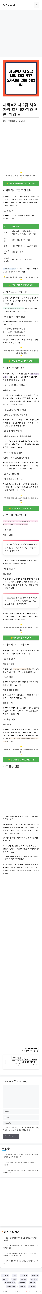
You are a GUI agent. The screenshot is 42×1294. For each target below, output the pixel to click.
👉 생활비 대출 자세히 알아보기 (21, 285)
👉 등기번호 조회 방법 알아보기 (21, 508)
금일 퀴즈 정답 (11, 1231)
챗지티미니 (24, 1275)
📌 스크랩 (29, 1291)
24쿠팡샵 (22, 1286)
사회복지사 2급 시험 (31, 1051)
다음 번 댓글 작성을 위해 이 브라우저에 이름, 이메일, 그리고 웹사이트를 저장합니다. (22, 1129)
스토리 (14, 1275)
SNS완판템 (22, 1283)
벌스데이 (5, 1279)
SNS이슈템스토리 (10, 1283)
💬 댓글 (17, 1291)
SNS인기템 (34, 1279)
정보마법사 (5, 1275)
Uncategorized (33, 1048)
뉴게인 (14, 1279)
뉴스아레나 (9, 4)
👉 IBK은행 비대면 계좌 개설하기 (21, 361)
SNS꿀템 (32, 1283)
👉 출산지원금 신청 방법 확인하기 (21, 760)
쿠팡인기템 (32, 1286)
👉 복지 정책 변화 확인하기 (21, 638)
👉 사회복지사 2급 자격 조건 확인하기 (21, 183)
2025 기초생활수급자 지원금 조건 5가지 (16, 1062)
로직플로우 (35, 1275)
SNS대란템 (23, 1279)
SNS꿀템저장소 (11, 1286)
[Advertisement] (21, 33)
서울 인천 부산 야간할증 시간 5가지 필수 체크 (29, 1062)
